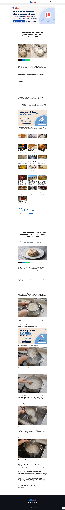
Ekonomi (47, 4)
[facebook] (28, 502)
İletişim (33, 504)
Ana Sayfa (27, 504)
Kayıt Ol (31, 213)
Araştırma (17, 4)
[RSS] (36, 502)
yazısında (35, 270)
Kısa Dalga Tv (40, 4)
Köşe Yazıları (22, 4)
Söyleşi (26, 4)
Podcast (29, 4)
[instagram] (53, 1)
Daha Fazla (51, 4)
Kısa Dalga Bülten (34, 4)
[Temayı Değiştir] (11, 1)
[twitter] (50, 1)
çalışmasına (33, 320)
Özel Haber (13, 4)
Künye (30, 504)
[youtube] (51, 1)
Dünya (44, 4)
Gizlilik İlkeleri (37, 504)
